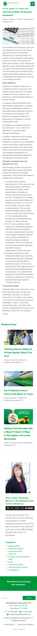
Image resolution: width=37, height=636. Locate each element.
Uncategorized (13, 570)
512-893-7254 (27, 611)
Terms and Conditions (26, 624)
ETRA (10, 562)
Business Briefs (14, 546)
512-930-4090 (12, 611)
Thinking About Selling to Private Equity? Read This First (18, 353)
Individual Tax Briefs (15, 564)
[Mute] (26, 508)
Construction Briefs (15, 551)
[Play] (8, 508)
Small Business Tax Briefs (17, 567)
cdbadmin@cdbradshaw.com (20, 614)
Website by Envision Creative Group (18, 629)
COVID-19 (12, 554)
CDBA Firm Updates (15, 548)
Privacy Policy (8, 624)
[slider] (31, 508)
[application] (20, 508)
